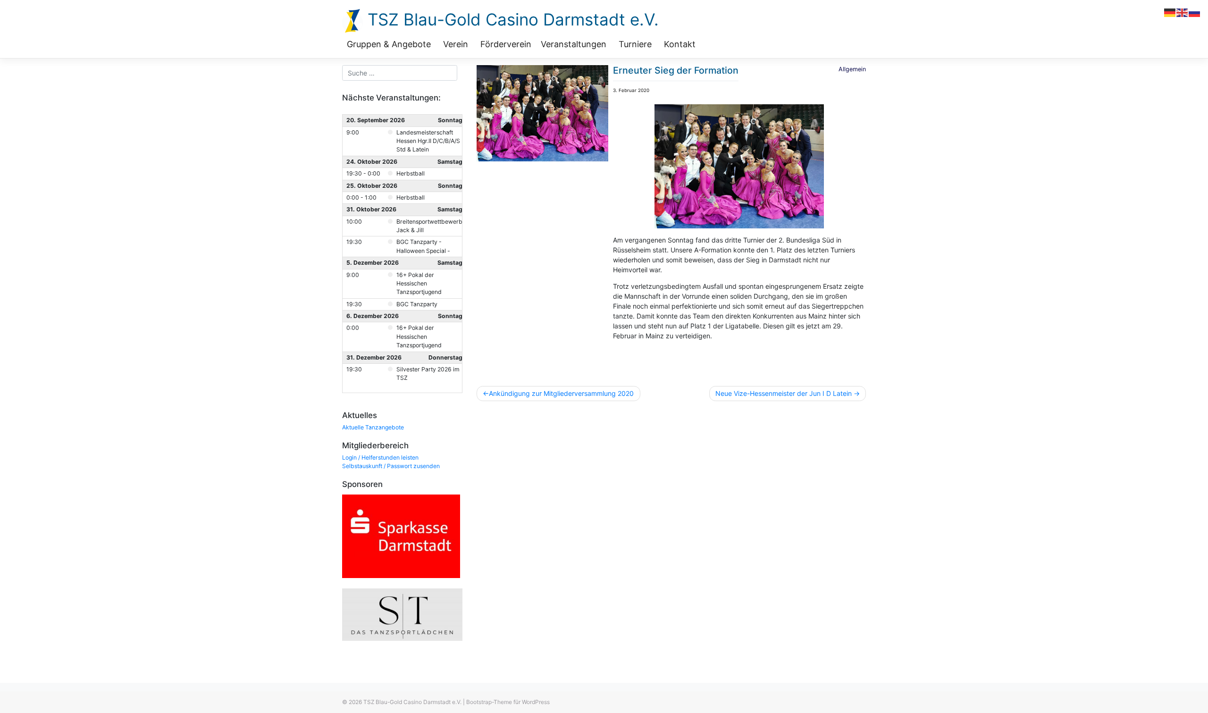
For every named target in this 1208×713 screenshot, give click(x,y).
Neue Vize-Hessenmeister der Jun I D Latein (783, 393)
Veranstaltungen (573, 44)
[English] (1182, 12)
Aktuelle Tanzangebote (373, 427)
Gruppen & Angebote (389, 44)
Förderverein (505, 44)
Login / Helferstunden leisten (380, 457)
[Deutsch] (1170, 12)
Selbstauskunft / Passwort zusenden (391, 466)
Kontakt (680, 44)
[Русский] (1195, 12)
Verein (455, 44)
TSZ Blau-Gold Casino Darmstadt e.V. (511, 19)
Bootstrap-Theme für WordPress (508, 701)
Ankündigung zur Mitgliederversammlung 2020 (561, 393)
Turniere (635, 44)
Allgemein (852, 69)
